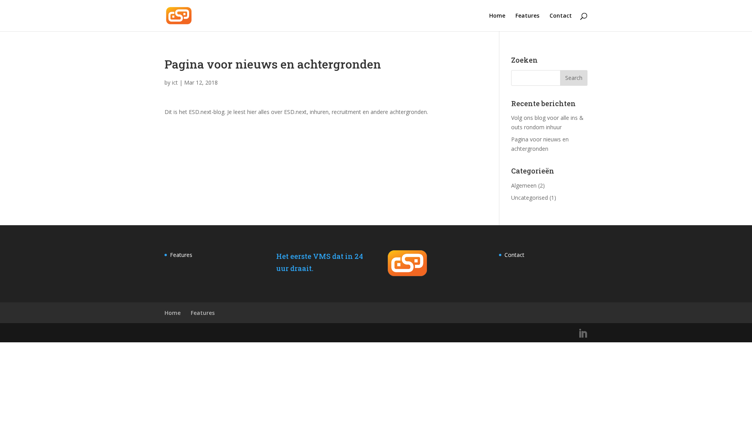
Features (527, 16)
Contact (561, 16)
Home (497, 16)
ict (175, 82)
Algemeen (524, 185)
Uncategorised (529, 197)
